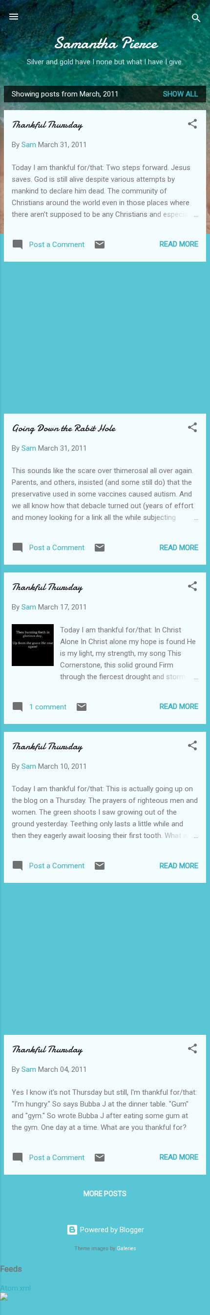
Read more (179, 244)
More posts (105, 1194)
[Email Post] (99, 248)
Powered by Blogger (111, 1229)
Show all (180, 94)
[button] (192, 125)
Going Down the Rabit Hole (63, 428)
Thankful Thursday (47, 124)
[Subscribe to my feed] (4, 1298)
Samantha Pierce (105, 43)
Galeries (126, 1248)
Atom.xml (15, 1288)
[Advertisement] (105, 337)
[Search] (196, 20)
